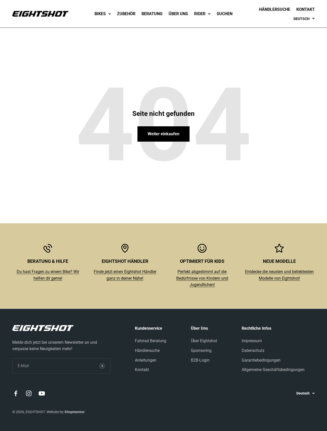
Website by (65, 412)
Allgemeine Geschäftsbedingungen (273, 369)
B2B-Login (200, 360)
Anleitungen (145, 360)
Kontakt (305, 9)
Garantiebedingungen (261, 360)
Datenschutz (253, 350)
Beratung (152, 13)
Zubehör (126, 13)
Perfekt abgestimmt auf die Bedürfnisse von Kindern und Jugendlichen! (202, 278)
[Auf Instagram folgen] (28, 393)
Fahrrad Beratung (150, 340)
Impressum (252, 340)
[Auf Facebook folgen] (15, 393)
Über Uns (178, 13)
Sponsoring (201, 350)
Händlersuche (274, 9)
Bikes (100, 13)
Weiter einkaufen (163, 133)
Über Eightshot (204, 340)
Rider (199, 13)
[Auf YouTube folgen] (41, 393)
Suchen (224, 13)
